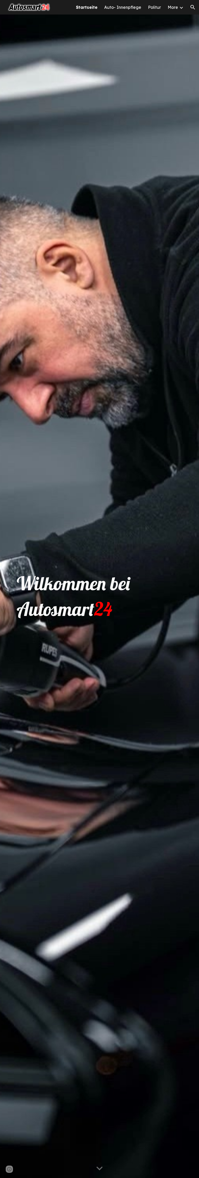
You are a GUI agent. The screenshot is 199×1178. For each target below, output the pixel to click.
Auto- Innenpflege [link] (122, 7)
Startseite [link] (86, 7)
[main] (99, 596)
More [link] (173, 7)
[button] (193, 7)
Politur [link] (154, 7)
